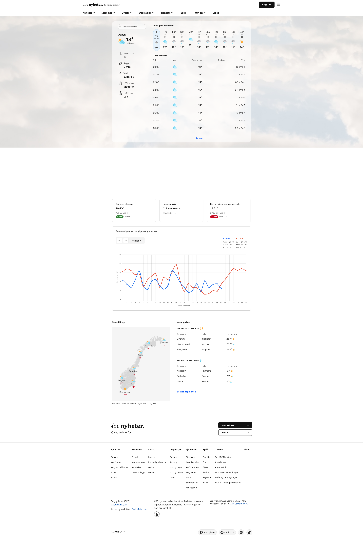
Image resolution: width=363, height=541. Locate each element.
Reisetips (174, 462)
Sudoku (206, 472)
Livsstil (125, 12)
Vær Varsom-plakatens (169, 504)
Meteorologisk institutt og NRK (143, 403)
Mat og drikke (176, 472)
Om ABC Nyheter (223, 457)
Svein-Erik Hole (140, 509)
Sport (113, 472)
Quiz (205, 462)
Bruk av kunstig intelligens (228, 482)
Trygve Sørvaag (119, 504)
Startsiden (191, 457)
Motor (151, 472)
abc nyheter (209, 532)
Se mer (199, 138)
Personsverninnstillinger (227, 472)
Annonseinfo (221, 467)
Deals (172, 477)
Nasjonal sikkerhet (120, 467)
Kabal (205, 482)
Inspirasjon (145, 12)
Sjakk (205, 467)
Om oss (199, 12)
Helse (151, 467)
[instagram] (241, 532)
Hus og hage (176, 467)
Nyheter (87, 12)
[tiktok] (249, 532)
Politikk (114, 477)
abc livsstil (229, 532)
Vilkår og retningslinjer (226, 477)
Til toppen (116, 531)
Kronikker (136, 467)
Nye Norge (116, 462)
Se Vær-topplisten (186, 391)
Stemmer (107, 12)
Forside (114, 457)
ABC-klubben (192, 467)
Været (189, 477)
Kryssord (207, 477)
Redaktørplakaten (193, 501)
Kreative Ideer (193, 462)
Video (216, 12)
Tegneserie (191, 487)
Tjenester (166, 12)
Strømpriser (192, 482)
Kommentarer (138, 462)
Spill (183, 12)
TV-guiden (191, 472)
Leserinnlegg (138, 472)
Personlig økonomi (157, 462)
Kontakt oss (220, 462)
